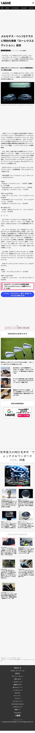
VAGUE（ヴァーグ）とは (17, 670)
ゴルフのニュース (17, 701)
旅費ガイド (17, 709)
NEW (2, 8)
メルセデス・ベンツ (10, 328)
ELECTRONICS (15, 8)
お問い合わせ (17, 679)
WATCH (7, 8)
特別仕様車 (26, 328)
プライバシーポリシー (17, 676)
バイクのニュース (17, 690)
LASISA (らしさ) (17, 707)
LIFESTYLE (31, 8)
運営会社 (17, 673)
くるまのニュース (17, 682)
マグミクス (17, 698)
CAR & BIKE (24, 8)
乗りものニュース (17, 687)
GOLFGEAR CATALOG (17, 704)
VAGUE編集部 (23, 50)
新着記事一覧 (17, 668)
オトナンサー (17, 696)
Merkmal (17, 693)
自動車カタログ (17, 684)
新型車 (19, 328)
